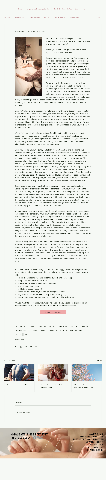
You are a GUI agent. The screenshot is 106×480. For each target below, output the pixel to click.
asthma (18, 334)
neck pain (52, 326)
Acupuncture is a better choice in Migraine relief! (53, 385)
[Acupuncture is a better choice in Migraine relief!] (53, 372)
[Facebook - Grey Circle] (34, 437)
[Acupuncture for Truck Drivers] (19, 372)
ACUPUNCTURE (96, 434)
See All (99, 360)
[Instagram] (38, 437)
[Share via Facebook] (16, 347)
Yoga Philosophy (34, 17)
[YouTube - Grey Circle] (41, 437)
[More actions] (90, 31)
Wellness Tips (19, 17)
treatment (31, 326)
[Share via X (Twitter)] (21, 347)
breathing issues (76, 330)
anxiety (42, 330)
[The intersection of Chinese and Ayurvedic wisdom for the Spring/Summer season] (87, 372)
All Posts (7, 17)
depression (53, 330)
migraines (73, 326)
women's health (21, 330)
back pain (42, 326)
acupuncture (20, 326)
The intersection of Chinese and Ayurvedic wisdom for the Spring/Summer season (86, 385)
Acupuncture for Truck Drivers (18, 384)
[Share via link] (31, 347)
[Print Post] (36, 347)
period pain (85, 326)
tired (26, 334)
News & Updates (60, 17)
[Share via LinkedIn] (26, 347)
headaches (63, 326)
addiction (63, 330)
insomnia (34, 330)
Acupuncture (74, 17)
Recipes (47, 17)
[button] (99, 17)
